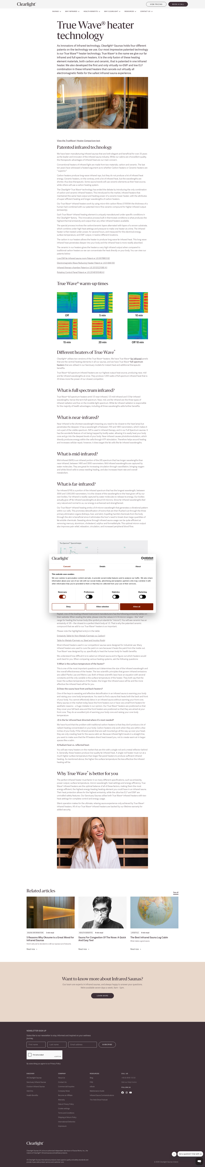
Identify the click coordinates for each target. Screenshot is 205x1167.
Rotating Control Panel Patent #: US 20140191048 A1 (80, 272)
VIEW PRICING (156, 4)
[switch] (89, 597)
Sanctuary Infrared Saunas (36, 1082)
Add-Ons (30, 1091)
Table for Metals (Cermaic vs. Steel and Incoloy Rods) (81, 640)
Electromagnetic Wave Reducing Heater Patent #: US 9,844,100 (86, 263)
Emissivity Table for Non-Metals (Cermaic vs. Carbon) (81, 635)
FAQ (91, 1082)
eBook (92, 1086)
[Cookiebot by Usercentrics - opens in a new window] (143, 558)
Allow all (136, 607)
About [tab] (138, 566)
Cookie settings (64, 1108)
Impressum (62, 1126)
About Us (61, 1078)
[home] (26, 4)
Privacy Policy (55, 1064)
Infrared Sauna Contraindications (102, 1095)
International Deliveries (66, 1122)
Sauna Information (35, 933)
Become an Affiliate (65, 1095)
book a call (178, 4)
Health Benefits (86, 933)
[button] (56, 11)
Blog (91, 1078)
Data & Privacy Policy (66, 1104)
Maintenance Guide (97, 1091)
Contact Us (62, 1082)
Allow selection (102, 607)
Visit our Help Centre (129, 1082)
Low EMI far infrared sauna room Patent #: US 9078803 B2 (83, 258)
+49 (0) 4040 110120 (128, 1078)
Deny (68, 607)
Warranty (61, 1100)
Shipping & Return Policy (67, 1117)
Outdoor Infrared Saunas (36, 1086)
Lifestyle (135, 933)
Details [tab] (102, 566)
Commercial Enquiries (66, 1086)
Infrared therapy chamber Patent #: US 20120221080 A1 (82, 267)
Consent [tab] (66, 566)
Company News (64, 1091)
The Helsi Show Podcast (99, 1100)
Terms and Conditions (66, 1113)
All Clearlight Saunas (34, 1078)
